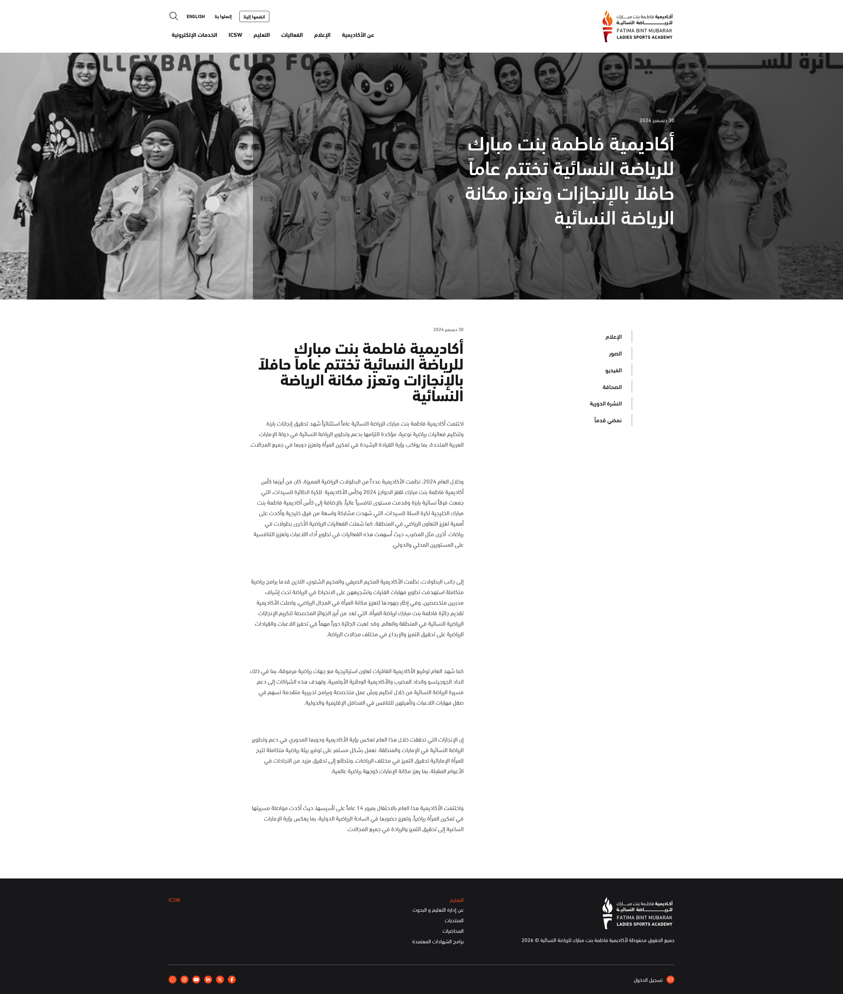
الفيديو (613, 369)
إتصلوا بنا (223, 16)
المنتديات (454, 920)
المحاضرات (453, 931)
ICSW (235, 34)
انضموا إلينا (254, 16)
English (196, 16)
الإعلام (322, 34)
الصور (615, 352)
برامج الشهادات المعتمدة (438, 941)
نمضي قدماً (608, 419)
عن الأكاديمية (358, 34)
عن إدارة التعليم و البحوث (438, 909)
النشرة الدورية (606, 402)
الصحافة (612, 386)
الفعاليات (292, 34)
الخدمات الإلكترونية (194, 34)
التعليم (262, 34)
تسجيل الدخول (649, 979)
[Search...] (174, 16)
